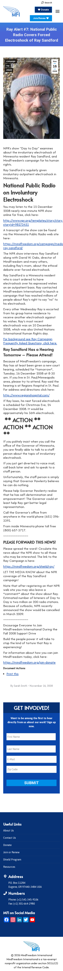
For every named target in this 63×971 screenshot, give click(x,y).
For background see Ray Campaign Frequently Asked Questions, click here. (30, 341)
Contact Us (9, 837)
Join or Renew (11, 852)
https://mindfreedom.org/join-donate (29, 662)
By (18, 686)
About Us (8, 830)
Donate (7, 845)
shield (9, 70)
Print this (12, 673)
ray (7, 66)
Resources (9, 866)
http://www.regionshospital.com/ (26, 395)
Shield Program (12, 859)
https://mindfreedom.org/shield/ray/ (28, 566)
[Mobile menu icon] (57, 11)
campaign (10, 61)
